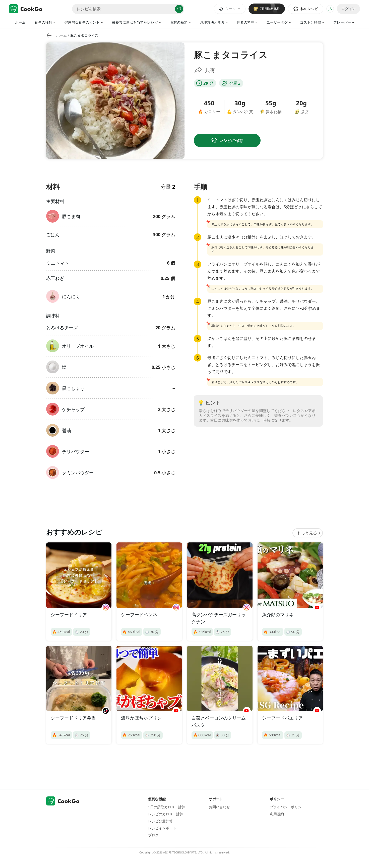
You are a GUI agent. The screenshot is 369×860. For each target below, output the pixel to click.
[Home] (25, 8)
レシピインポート (162, 828)
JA (330, 9)
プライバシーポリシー (287, 806)
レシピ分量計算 (160, 821)
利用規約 (277, 814)
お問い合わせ (219, 806)
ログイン (348, 8)
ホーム (20, 22)
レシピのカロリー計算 (165, 814)
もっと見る (307, 533)
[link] (61, 35)
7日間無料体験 (270, 9)
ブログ (153, 835)
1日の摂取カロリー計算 (166, 806)
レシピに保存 (231, 140)
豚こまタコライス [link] (84, 35)
